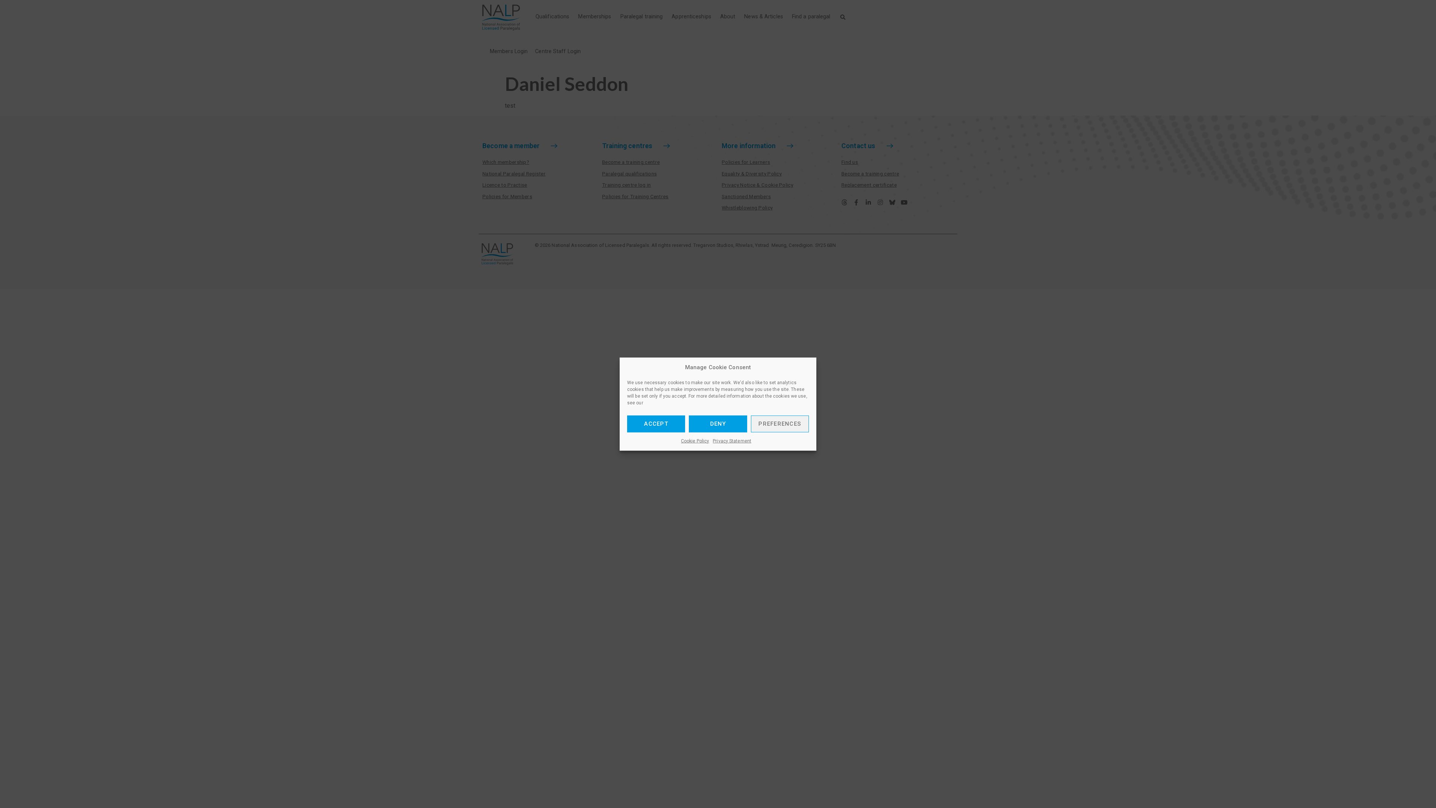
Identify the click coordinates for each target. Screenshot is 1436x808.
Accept (656, 423)
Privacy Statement (732, 440)
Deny (718, 423)
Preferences (779, 423)
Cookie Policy (695, 440)
